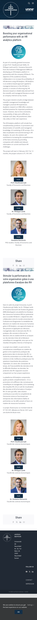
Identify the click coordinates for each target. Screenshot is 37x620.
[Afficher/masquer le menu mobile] (33, 3)
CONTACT (29, 580)
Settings (30, 605)
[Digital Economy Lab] (18, 45)
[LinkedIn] (32, 571)
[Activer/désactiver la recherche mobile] (29, 3)
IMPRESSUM (30, 584)
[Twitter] (29, 571)
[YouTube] (26, 571)
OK (18, 612)
